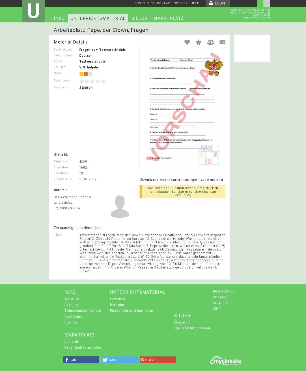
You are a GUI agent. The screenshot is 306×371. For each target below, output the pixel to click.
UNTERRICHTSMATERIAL (98, 18)
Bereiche (117, 305)
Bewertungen (62, 80)
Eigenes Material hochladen (131, 310)
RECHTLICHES (144, 3)
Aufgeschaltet (63, 179)
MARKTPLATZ (168, 18)
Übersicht (117, 299)
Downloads (61, 173)
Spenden (71, 322)
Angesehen (61, 167)
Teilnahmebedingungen (83, 310)
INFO (59, 18)
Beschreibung (63, 49)
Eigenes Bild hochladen (192, 328)
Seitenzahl (60, 87)
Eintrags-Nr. (61, 161)
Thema (58, 61)
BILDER (139, 18)
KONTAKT (164, 3)
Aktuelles (72, 299)
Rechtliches (74, 316)
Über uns (71, 305)
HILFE (195, 3)
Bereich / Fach (63, 55)
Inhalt (57, 234)
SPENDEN (180, 3)
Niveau (58, 72)
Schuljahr (60, 67)
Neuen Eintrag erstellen (83, 347)
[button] (81, 359)
